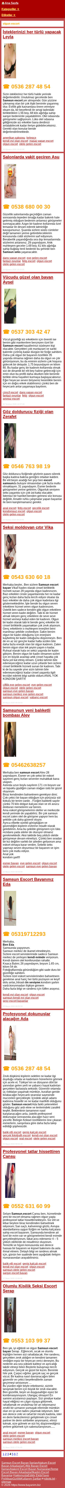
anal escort (9, 508)
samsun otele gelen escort (19, 1269)
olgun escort (10, 144)
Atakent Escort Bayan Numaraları (30, 1469)
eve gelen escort (37, 257)
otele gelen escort (30, 144)
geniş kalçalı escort (34, 1132)
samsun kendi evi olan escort (20, 997)
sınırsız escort (11, 398)
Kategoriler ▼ (10, 9)
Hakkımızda (20, 1475)
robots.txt (49, 1478)
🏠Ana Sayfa (9, 3)
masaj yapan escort (41, 140)
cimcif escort (10, 392)
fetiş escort (28, 261)
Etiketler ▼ (8, 14)
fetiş (24, 395)
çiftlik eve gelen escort (16, 684)
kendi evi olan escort (15, 140)
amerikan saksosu (14, 137)
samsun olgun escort (15, 697)
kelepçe (31, 137)
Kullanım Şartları (31, 1478)
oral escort (25, 1138)
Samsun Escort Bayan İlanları (19, 1462)
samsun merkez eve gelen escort (23, 694)
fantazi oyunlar (12, 261)
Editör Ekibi (35, 1475)
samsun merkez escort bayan (21, 1438)
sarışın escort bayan (15, 1273)
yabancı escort (38, 697)
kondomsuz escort (14, 511)
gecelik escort (40, 508)
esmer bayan (11, 863)
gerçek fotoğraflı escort (17, 1135)
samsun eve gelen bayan (18, 691)
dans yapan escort (14, 257)
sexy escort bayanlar (15, 1000)
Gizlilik (17, 1478)
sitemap (6, 1481)
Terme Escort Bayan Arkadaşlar (29, 1471)
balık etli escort (12, 1132)
